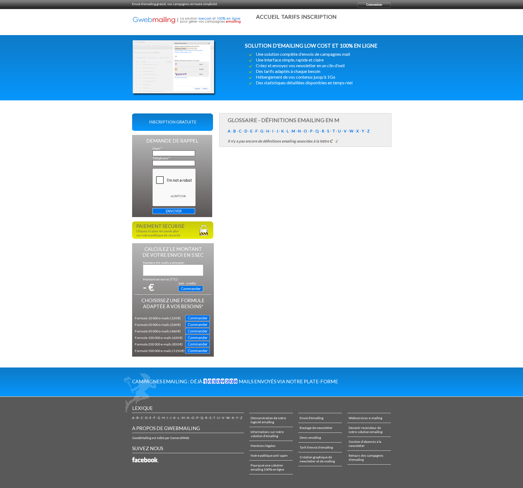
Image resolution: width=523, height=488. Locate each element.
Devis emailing (310, 438)
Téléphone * (161, 158)
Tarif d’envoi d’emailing (316, 447)
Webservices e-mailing (365, 418)
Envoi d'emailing (311, 418)
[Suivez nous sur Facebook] (146, 463)
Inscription (319, 16)
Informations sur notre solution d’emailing (267, 434)
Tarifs (290, 16)
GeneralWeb (179, 438)
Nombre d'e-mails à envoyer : (164, 263)
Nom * (157, 148)
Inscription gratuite (172, 121)
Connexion (374, 4)
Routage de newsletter (316, 428)
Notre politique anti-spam (269, 455)
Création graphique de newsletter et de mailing (317, 459)
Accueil (267, 16)
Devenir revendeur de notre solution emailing (365, 430)
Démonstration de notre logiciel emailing (268, 420)
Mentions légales (263, 446)
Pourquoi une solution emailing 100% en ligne (267, 467)
